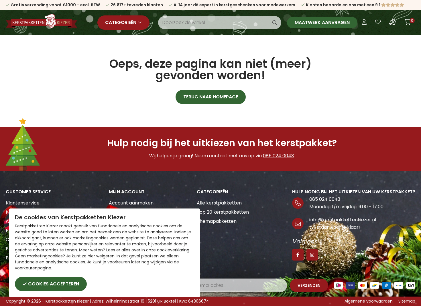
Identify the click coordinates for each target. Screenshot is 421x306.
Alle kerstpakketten (219, 203)
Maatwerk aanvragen (322, 22)
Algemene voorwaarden (369, 301)
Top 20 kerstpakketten (223, 212)
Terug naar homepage (210, 97)
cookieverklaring (173, 250)
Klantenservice (23, 203)
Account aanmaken (131, 203)
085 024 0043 (278, 155)
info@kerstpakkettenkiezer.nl (342, 219)
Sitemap (406, 301)
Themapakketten (217, 221)
